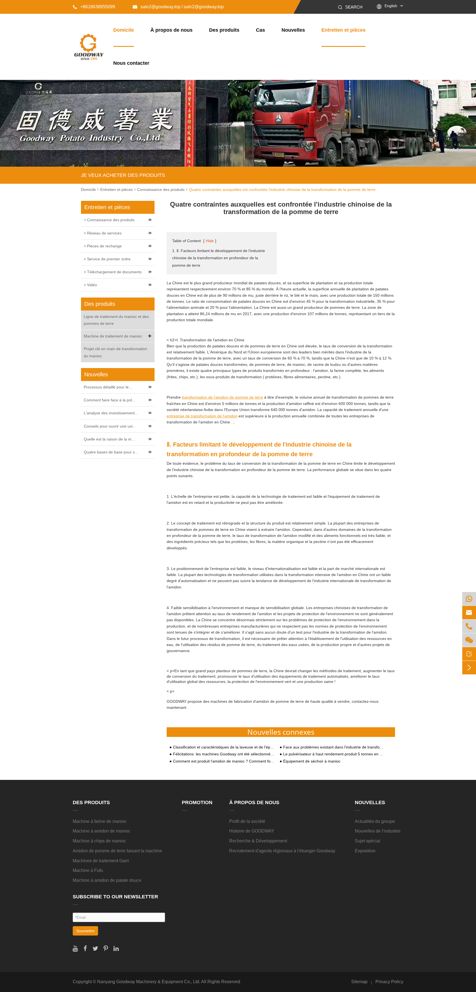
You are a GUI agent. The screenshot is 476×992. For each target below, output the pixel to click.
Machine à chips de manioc (99, 841)
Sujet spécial (367, 841)
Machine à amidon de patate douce (107, 880)
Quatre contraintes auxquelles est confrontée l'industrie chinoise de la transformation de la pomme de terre (282, 189)
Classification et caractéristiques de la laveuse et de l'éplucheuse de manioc (223, 747)
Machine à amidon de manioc (101, 831)
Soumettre (85, 931)
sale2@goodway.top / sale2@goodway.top (178, 6)
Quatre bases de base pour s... (111, 452)
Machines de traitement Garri (101, 860)
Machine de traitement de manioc (113, 336)
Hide (210, 241)
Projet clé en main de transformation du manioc (115, 352)
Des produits (224, 30)
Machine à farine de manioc (100, 821)
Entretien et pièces (343, 30)
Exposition (365, 850)
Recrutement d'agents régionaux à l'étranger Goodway (282, 850)
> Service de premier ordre (107, 259)
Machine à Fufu (88, 870)
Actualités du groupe (375, 821)
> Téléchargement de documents (113, 272)
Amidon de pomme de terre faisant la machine (117, 850)
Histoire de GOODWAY (251, 831)
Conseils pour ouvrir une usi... (110, 426)
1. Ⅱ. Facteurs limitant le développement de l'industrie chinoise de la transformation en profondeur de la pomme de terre (218, 257)
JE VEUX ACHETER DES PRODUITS (123, 175)
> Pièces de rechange (103, 246)
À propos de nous (171, 30)
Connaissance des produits (161, 189)
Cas (260, 30)
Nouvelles (293, 30)
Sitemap (359, 981)
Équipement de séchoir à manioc (311, 761)
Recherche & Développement (258, 841)
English (391, 6)
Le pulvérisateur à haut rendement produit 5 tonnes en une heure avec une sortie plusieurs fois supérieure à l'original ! (334, 754)
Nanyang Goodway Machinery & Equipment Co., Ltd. (148, 981)
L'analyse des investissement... (111, 413)
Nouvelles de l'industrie (378, 831)
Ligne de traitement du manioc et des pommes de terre (116, 320)
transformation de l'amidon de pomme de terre (222, 397)
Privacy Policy (389, 981)
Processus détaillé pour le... (108, 387)
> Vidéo (90, 285)
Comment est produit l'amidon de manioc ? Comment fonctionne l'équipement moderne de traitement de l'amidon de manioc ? (223, 761)
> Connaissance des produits (109, 220)
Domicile (123, 30)
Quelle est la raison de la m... (109, 439)
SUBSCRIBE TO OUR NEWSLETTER (115, 896)
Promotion (197, 802)
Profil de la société (247, 821)
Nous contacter (131, 63)
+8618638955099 (94, 6)
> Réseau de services (102, 233)
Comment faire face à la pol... (109, 400)
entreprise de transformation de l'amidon (202, 416)
